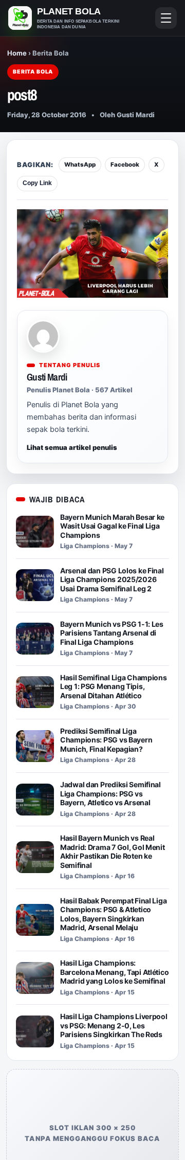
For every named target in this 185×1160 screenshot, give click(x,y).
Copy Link (37, 183)
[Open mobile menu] (166, 18)
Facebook (124, 164)
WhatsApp (80, 164)
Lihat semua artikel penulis (72, 447)
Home (17, 53)
